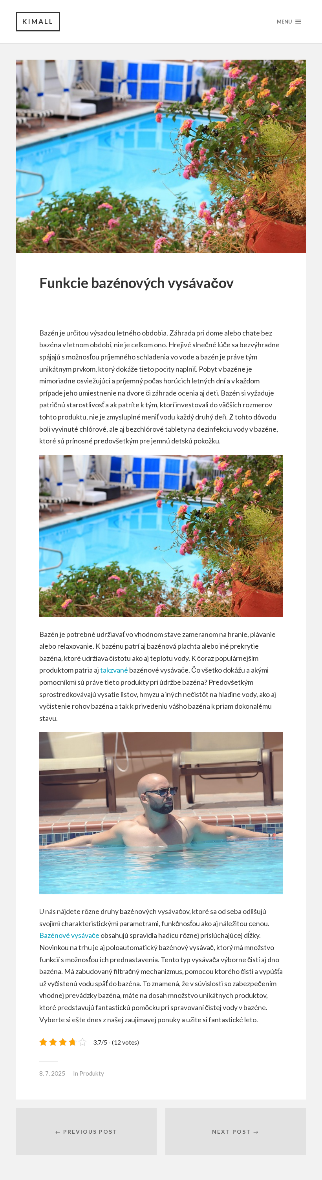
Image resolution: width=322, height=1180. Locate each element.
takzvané (113, 670)
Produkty (91, 1073)
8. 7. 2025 (52, 1073)
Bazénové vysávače (69, 935)
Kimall (38, 21)
